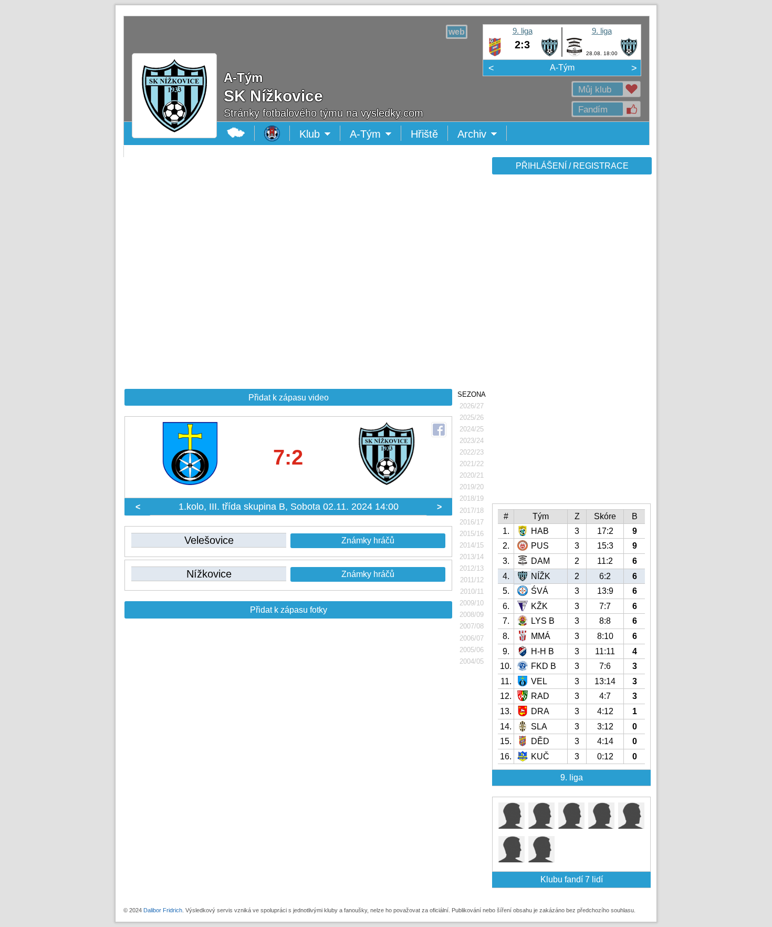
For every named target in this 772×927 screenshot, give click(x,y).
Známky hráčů (367, 540)
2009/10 (472, 603)
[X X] (511, 825)
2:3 (522, 44)
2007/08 (472, 626)
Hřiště (424, 134)
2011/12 (472, 580)
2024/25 (472, 429)
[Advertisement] (571, 342)
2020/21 (472, 475)
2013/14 (472, 557)
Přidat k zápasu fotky (288, 609)
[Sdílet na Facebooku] (438, 429)
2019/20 (472, 487)
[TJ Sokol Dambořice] (574, 54)
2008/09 (472, 615)
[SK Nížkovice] (549, 54)
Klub (319, 134)
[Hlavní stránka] (236, 133)
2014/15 (472, 545)
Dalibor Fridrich (162, 910)
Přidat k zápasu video (288, 397)
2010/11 (472, 591)
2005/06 (472, 650)
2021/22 (472, 464)
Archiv (482, 134)
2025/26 (472, 417)
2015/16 (472, 534)
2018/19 (472, 498)
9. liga (523, 30)
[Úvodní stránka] (272, 133)
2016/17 (472, 522)
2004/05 (472, 661)
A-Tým (562, 67)
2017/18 (472, 510)
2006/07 (472, 638)
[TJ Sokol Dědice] (495, 54)
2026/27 (472, 406)
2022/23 (472, 452)
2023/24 (472, 441)
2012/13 (472, 568)
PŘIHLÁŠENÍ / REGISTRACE (572, 165)
